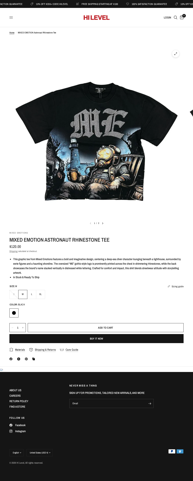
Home (11, 32)
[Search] (175, 17)
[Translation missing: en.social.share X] (19, 359)
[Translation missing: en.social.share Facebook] (11, 359)
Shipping (13, 251)
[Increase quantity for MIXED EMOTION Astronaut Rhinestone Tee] (23, 327)
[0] (181, 17)
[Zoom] (175, 53)
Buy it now (96, 338)
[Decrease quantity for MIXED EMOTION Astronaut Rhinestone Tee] (12, 327)
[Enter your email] (150, 403)
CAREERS (15, 396)
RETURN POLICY (18, 401)
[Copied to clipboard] (34, 359)
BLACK (13, 312)
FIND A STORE (17, 407)
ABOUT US (15, 390)
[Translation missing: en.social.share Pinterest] (27, 359)
